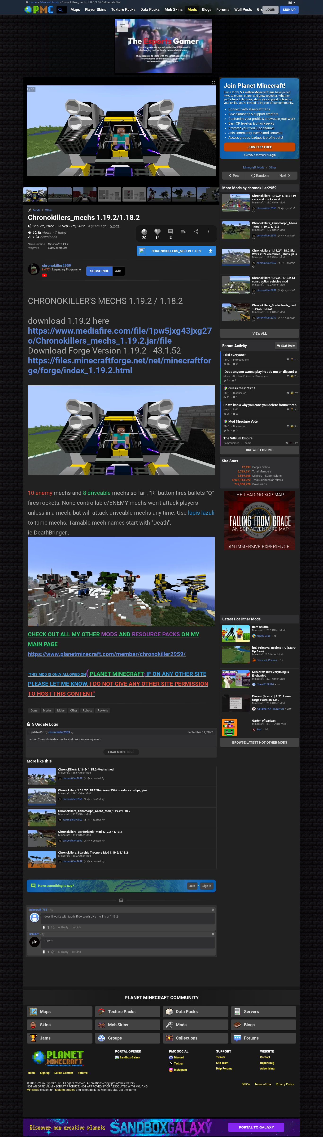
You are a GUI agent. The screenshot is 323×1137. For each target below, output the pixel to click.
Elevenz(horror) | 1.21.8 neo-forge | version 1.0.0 (271, 757)
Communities (231, 502)
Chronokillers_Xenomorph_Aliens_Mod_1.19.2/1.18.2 (94, 811)
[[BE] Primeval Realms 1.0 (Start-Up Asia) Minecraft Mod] (236, 716)
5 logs (114, 226)
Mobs (61, 710)
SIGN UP (289, 10)
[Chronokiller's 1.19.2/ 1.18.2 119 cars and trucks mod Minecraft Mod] (236, 266)
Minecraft (33, 1089)
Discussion (261, 436)
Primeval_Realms (267, 719)
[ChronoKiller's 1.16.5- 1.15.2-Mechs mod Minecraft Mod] (42, 776)
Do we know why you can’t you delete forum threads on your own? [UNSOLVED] (260, 465)
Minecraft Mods (49, 2)
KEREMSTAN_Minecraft (270, 768)
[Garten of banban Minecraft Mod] (236, 787)
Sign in (206, 886)
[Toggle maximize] (213, 82)
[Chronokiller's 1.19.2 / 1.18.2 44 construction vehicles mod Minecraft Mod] (236, 348)
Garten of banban (263, 780)
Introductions (241, 419)
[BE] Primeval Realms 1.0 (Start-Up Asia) (274, 709)
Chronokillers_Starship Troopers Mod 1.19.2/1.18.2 (93, 852)
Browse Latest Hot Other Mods (259, 802)
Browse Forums (260, 510)
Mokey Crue (263, 695)
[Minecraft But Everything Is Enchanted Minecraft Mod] (236, 740)
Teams (247, 502)
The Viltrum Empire (238, 498)
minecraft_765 (38, 909)
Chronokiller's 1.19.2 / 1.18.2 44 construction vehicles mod (273, 339)
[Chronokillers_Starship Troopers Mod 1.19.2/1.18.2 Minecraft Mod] (42, 859)
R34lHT (34, 934)
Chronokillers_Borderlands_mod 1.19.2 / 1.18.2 (90, 832)
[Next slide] (210, 133)
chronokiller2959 (56, 265)
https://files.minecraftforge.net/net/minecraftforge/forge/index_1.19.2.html (119, 365)
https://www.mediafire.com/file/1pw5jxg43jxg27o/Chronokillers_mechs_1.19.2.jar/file (120, 336)
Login (272, 155)
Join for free (260, 147)
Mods (36, 210)
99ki (259, 789)
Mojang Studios (65, 1089)
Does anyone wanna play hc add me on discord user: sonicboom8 (261, 431)
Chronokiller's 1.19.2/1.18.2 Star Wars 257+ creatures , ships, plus (103, 790)
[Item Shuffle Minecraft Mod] (236, 693)
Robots (87, 710)
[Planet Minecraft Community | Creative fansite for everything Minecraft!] (57, 1058)
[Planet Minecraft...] (60, 9)
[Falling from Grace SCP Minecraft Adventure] (259, 608)
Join (192, 886)
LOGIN (270, 10)
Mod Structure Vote (243, 481)
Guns (34, 710)
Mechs (47, 710)
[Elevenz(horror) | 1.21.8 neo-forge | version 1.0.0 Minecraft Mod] (236, 764)
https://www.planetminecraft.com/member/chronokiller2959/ (107, 654)
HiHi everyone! (234, 415)
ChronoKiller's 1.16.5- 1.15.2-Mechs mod (85, 769)
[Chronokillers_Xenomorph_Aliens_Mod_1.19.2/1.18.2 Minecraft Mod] (42, 817)
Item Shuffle (260, 686)
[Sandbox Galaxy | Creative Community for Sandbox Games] (161, 1127)
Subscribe (99, 271)
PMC (226, 419)
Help (226, 469)
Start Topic (288, 405)
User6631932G (265, 744)
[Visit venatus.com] (202, 65)
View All (260, 393)
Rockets (103, 710)
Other (48, 210)
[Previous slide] (32, 133)
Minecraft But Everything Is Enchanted (270, 733)
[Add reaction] (53, 927)
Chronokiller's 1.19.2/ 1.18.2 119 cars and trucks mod (274, 257)
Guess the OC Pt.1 (242, 448)
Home (33, 2)
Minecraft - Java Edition (237, 436)
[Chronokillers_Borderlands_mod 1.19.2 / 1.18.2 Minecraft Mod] (42, 838)
